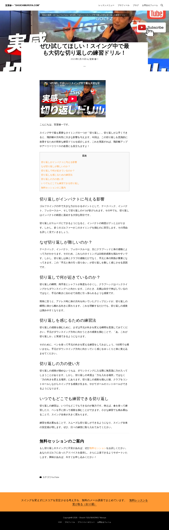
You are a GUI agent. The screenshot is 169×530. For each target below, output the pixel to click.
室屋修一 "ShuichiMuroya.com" (22, 5)
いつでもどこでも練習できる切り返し (60, 183)
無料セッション (98, 448)
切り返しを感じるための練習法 (56, 174)
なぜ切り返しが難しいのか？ (55, 166)
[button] (162, 5)
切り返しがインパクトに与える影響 (59, 162)
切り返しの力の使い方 (52, 179)
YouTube (55, 477)
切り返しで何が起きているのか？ (58, 170)
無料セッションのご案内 (53, 187)
